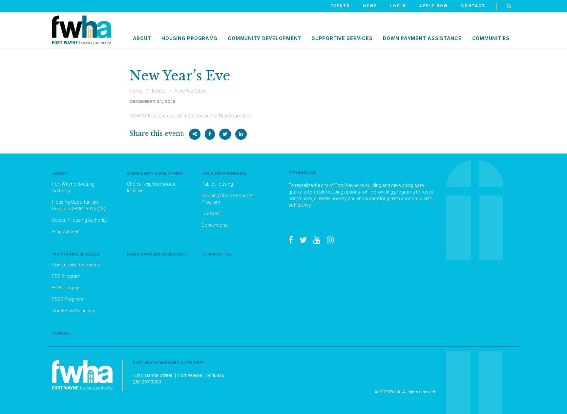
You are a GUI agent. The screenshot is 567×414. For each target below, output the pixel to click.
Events (340, 6)
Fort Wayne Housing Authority (73, 187)
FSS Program (66, 276)
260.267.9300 (147, 382)
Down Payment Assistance (422, 38)
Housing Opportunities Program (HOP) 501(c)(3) (78, 205)
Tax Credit (211, 213)
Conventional (215, 225)
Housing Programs (189, 38)
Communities (491, 38)
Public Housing (217, 184)
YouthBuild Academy (73, 310)
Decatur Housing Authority (79, 220)
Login (398, 6)
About (142, 38)
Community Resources (76, 264)
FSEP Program (67, 299)
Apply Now (433, 6)
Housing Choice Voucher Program (227, 199)
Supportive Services (75, 254)
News (370, 6)
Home (135, 91)
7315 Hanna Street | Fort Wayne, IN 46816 (178, 375)
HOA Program (66, 287)
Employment (65, 231)
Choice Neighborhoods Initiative (151, 187)
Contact (473, 6)
